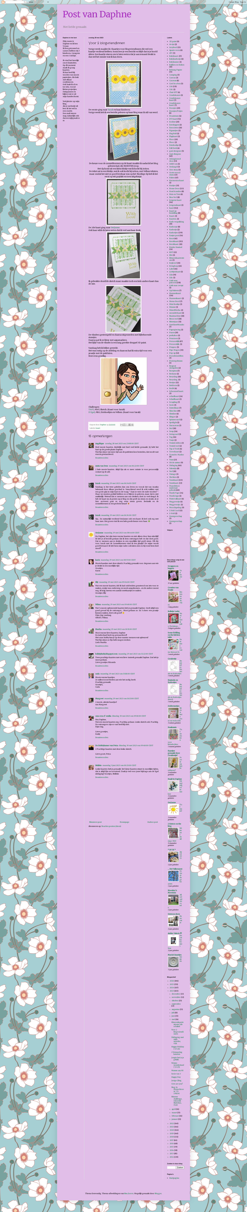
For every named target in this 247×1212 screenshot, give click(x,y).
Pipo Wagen (174, 350)
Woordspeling (175, 507)
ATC (171, 53)
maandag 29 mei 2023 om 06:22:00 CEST (126, 466)
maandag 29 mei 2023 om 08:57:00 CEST (118, 560)
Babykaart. (173, 56)
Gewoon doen (174, 914)
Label (171, 269)
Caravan (172, 80)
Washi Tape (174, 493)
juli (173, 1013)
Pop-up (172, 353)
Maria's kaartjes (175, 955)
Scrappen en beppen (173, 567)
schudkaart (174, 396)
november (176, 997)
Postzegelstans (176, 361)
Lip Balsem (174, 290)
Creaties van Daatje (173, 588)
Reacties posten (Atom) (111, 826)
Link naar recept (176, 285)
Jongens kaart (175, 200)
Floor (171, 139)
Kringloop (173, 266)
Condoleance (174, 95)
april (174, 1109)
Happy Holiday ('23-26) (177, 1048)
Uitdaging (173, 465)
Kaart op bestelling (173, 212)
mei (173, 1019)
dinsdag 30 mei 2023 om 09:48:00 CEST (136, 745)
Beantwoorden (101, 458)
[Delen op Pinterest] (132, 424)
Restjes (172, 382)
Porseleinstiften (176, 356)
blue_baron (128, 1193)
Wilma (98, 604)
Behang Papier (175, 70)
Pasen (172, 332)
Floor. (171, 142)
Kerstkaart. (174, 244)
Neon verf (173, 319)
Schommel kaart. (176, 391)
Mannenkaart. (175, 298)
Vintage (172, 474)
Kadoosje (173, 227)
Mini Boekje (174, 304)
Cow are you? (177, 1084)
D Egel (91, 412)
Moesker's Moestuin (172, 891)
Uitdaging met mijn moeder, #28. (177, 1040)
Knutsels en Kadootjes (173, 681)
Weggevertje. (174, 505)
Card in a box (175, 83)
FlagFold (173, 133)
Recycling (173, 377)
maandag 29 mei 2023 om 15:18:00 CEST (117, 674)
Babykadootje (175, 59)
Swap (171, 431)
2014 (172, 1150)
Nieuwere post (95, 822)
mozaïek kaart (175, 313)
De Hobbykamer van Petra (106, 745)
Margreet (99, 698)
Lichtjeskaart (174, 272)
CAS (171, 86)
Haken (172, 178)
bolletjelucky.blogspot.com (106, 654)
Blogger (158, 1193)
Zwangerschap (175, 516)
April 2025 (181, 855)
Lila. (171, 277)
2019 (172, 1133)
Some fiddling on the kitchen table (174, 635)
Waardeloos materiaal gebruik (174, 488)
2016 (172, 1143)
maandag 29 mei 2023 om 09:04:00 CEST (117, 582)
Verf (171, 471)
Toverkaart (174, 452)
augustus (176, 1009)
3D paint (172, 41)
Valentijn (173, 468)
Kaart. (171, 216)
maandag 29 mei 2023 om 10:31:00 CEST (119, 629)
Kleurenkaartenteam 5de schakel (177, 1024)
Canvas (172, 78)
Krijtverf (173, 263)
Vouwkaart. (174, 483)
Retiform (173, 385)
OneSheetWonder (176, 325)
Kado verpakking (176, 222)
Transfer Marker (176, 455)
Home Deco (174, 188)
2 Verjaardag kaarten (176, 1053)
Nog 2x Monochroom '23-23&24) (177, 1090)
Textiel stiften (175, 443)
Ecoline (172, 122)
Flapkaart (173, 136)
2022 (172, 1123)
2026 (172, 981)
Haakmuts (172, 727)
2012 (172, 1157)
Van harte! (181, 575)
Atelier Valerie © (175, 933)
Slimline (172, 414)
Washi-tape (174, 496)
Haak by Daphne (175, 779)
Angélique (99, 443)
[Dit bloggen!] (124, 424)
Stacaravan (174, 425)
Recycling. (173, 380)
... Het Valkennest (175, 869)
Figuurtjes (173, 130)
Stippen (181, 959)
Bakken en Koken (176, 65)
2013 (172, 1153)
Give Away (173, 170)
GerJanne (115, 227)
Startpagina (174, 1178)
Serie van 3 (176, 1074)
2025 (172, 984)
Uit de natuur (174, 462)
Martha (98, 629)
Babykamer (174, 62)
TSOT (91, 409)
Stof (171, 428)
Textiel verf (174, 446)
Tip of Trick (174, 449)
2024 (172, 987)
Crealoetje (172, 659)
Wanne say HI (177, 1070)
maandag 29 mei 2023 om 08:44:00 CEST (121, 533)
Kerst (171, 238)
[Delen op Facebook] (129, 424)
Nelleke (98, 765)
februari (175, 1116)
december (176, 994)
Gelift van (173, 164)
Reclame (172, 374)
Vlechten (173, 477)
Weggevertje (174, 502)
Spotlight (173, 422)
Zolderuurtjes (173, 706)
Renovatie (181, 919)
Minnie (172, 307)
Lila (170, 275)
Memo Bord (174, 301)
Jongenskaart (175, 205)
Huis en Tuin (174, 194)
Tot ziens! (181, 808)
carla (97, 674)
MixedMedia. (175, 310)
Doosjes (172, 108)
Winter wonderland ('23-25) (177, 1065)
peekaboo (173, 335)
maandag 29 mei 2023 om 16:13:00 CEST (121, 698)
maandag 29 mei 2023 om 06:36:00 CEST (118, 515)
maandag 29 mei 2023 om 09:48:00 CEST (119, 604)
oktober (175, 1001)
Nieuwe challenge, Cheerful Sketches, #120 (176, 1101)
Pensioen (173, 338)
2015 (172, 1147)
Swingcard (173, 434)
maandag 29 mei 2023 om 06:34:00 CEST (118, 483)
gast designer (175, 151)
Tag (171, 437)
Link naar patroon (173, 281)
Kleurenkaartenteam (176, 259)
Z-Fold (172, 513)
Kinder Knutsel (175, 247)
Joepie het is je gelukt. (177, 1059)
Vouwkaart (173, 480)
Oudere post (152, 822)
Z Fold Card (174, 510)
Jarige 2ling (176, 1080)
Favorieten (174, 128)
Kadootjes (173, 233)
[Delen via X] (127, 424)
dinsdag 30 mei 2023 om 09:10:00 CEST (129, 716)
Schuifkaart (174, 399)
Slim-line (173, 411)
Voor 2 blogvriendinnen (177, 1032)
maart (174, 1112)
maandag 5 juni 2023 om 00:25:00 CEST (119, 765)
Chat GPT (173, 92)
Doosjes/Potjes (176, 111)
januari (175, 1119)
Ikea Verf (173, 197)
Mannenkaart (175, 293)
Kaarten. (173, 219)
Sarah (110, 110)
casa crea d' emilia (103, 716)
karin (97, 560)
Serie (171, 405)
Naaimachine (175, 316)
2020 (172, 1130)
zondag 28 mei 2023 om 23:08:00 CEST (122, 443)
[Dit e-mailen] (121, 424)
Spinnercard (174, 420)
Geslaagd (173, 167)
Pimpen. (172, 347)
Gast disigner (175, 154)
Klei (171, 255)
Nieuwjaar (173, 322)
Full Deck (173, 148)
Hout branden (175, 191)
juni (173, 1016)
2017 (172, 1140)
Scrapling (173, 402)
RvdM (171, 388)
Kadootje (173, 230)
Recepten (173, 371)
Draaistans (174, 116)
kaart (98, 428)
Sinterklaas (174, 408)
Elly (96, 582)
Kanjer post (174, 235)
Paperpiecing (175, 330)
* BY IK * (172, 850)
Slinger (172, 417)
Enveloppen (174, 125)
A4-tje (171, 44)
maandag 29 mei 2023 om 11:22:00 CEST (135, 654)
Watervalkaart (175, 499)
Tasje (171, 440)
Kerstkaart (173, 241)
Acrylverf (173, 47)
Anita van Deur (101, 466)
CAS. (171, 89)
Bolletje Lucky (174, 611)
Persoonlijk (174, 341)
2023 (172, 991)
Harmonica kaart (176, 180)
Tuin (171, 460)
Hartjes (172, 185)
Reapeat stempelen (173, 367)
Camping (173, 75)
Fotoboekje (174, 145)
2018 (172, 1137)
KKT (171, 252)
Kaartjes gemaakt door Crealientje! (174, 753)
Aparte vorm (174, 50)
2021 (172, 1127)
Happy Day (176, 1077)
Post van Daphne (97, 14)
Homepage (124, 822)
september (176, 1004)
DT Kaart (173, 119)
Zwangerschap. (175, 521)
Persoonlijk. (174, 344)
